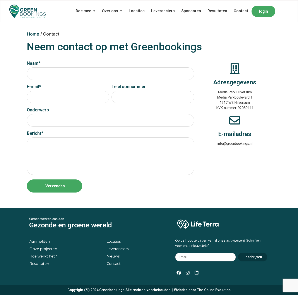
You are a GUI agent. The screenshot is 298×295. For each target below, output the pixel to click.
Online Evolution (217, 290)
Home (33, 34)
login (263, 11)
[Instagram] (187, 272)
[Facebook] (178, 272)
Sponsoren (191, 11)
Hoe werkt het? (43, 256)
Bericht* (35, 133)
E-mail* (34, 86)
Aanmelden (39, 241)
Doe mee (83, 11)
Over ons (110, 11)
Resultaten (217, 11)
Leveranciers (163, 11)
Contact (241, 11)
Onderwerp (38, 110)
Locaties (137, 11)
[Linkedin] (196, 272)
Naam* (33, 63)
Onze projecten (43, 249)
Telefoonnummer (128, 86)
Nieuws (113, 256)
